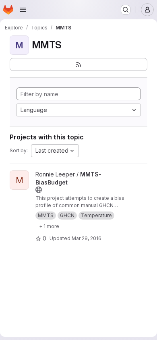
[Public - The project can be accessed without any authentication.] (38, 190)
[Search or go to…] (125, 10)
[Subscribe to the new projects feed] (78, 64)
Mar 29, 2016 (86, 238)
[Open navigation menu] (23, 9)
